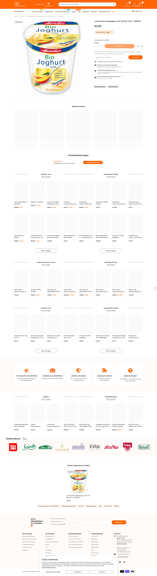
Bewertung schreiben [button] (93, 162)
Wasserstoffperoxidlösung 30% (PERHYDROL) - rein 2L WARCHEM (103, 236)
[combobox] (85, 4)
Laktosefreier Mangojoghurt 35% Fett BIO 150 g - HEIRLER (78, 496)
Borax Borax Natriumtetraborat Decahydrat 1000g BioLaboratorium (101, 291)
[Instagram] (120, 562)
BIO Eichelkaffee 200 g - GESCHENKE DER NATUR (86, 236)
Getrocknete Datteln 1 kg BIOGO (21, 203)
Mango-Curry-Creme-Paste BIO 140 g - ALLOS (54, 337)
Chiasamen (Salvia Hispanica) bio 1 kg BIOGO (37, 236)
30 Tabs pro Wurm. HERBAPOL (118, 236)
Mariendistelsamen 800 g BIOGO (69, 236)
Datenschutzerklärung (48, 567)
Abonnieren (135, 57)
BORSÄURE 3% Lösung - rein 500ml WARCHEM (135, 236)
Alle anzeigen (46, 265)
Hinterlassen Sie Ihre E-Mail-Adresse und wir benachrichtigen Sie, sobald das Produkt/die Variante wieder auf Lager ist (117, 52)
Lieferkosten (113, 86)
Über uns (81, 506)
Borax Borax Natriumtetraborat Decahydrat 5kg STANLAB (69, 291)
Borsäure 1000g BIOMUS (36, 290)
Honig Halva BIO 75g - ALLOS (21, 337)
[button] (118, 77)
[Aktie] (141, 46)
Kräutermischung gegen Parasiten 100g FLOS (135, 203)
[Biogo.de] (13, 447)
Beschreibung (99, 86)
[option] (52, 58)
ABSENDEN (119, 522)
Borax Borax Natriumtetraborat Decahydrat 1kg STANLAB (20, 291)
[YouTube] (124, 562)
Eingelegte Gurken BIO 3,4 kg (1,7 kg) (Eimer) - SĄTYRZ (103, 425)
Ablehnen (102, 572)
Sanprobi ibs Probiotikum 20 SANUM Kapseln (134, 337)
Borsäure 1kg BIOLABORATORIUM (54, 290)
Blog (100, 506)
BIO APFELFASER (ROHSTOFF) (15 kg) (70, 425)
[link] (138, 46)
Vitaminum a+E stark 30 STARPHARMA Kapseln (102, 337)
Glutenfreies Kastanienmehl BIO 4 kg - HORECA (53, 425)
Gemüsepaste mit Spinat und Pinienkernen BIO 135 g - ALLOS (70, 337)
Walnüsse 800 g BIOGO (19, 236)
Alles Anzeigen (46, 176)
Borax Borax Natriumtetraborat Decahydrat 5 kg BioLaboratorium (118, 291)
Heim (15, 16)
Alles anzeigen (25, 438)
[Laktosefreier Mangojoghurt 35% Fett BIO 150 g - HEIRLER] (78, 481)
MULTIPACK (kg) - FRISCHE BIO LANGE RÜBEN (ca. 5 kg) (135, 425)
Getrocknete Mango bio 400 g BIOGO (53, 236)
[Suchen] (87, 4)
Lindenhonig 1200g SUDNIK (102, 203)
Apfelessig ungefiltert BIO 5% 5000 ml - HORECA (21, 425)
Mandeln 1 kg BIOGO (37, 202)
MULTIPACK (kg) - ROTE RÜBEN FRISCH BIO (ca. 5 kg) (86, 425)
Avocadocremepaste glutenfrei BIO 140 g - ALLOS (37, 337)
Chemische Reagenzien (69, 506)
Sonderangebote (91, 506)
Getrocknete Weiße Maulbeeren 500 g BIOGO (53, 203)
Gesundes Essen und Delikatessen (48, 506)
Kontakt (116, 506)
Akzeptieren (77, 572)
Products (22, 16)
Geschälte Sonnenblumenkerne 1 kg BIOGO (70, 203)
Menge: (96, 43)
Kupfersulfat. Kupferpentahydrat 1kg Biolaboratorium (135, 291)
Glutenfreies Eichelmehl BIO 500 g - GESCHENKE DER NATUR (86, 203)
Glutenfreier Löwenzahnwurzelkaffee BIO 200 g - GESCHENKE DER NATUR (119, 203)
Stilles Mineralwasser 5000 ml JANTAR (118, 425)
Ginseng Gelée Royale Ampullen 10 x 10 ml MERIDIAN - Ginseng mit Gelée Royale (119, 337)
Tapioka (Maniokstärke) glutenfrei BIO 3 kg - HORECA (37, 425)
